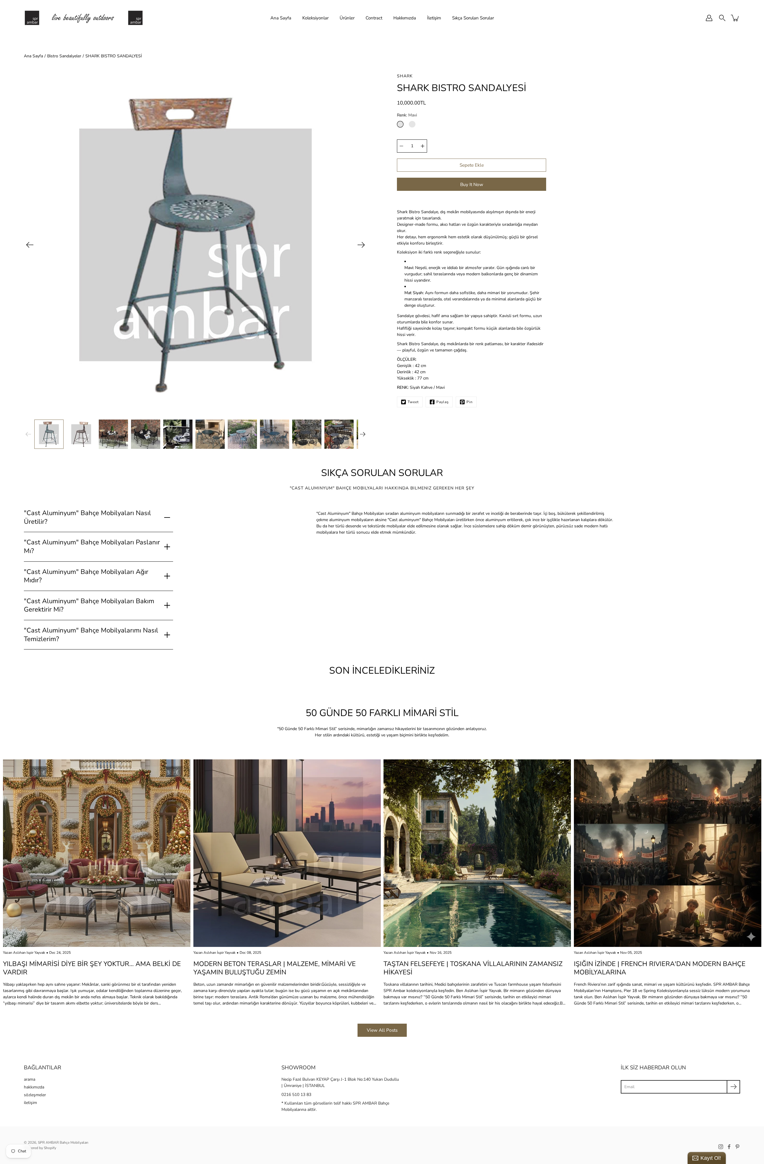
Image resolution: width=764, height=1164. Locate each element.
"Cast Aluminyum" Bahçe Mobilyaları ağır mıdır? (86, 576)
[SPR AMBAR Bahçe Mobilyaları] (83, 18)
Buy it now (471, 184)
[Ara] (722, 18)
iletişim (30, 1102)
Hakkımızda (404, 18)
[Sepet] (735, 18)
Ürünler (347, 18)
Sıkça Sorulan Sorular (473, 18)
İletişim (434, 18)
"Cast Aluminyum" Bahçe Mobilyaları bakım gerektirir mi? (89, 605)
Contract (374, 18)
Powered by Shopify (40, 1147)
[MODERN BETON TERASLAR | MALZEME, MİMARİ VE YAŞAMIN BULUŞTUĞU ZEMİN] (287, 853)
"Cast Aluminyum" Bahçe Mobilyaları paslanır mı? (92, 546)
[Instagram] (720, 1146)
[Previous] (30, 245)
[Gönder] (733, 1087)
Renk (407, 115)
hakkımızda (34, 1087)
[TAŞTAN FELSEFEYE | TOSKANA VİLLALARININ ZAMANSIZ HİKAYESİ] (477, 853)
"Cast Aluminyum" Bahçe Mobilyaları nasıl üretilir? (87, 517)
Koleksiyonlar (315, 18)
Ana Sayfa (280, 18)
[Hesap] (709, 18)
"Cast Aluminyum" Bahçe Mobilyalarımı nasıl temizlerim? (91, 635)
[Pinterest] (737, 1146)
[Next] (361, 245)
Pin (469, 402)
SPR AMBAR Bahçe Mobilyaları (63, 1142)
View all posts (382, 1030)
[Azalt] (401, 146)
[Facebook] (729, 1146)
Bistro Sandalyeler (64, 56)
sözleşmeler (35, 1095)
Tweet (413, 402)
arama (29, 1079)
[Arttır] (422, 146)
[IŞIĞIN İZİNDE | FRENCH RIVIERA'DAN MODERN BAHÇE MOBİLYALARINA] (667, 853)
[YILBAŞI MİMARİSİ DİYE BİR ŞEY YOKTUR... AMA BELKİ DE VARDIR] (96, 853)
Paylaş (442, 402)
